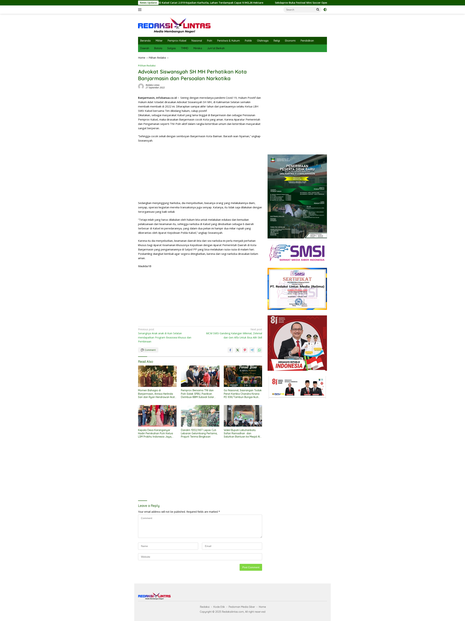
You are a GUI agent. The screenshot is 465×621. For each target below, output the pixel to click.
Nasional (196, 40)
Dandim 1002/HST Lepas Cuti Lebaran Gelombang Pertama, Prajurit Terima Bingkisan (199, 433)
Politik (248, 40)
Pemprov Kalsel (177, 40)
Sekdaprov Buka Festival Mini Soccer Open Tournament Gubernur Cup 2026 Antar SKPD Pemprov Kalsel (308, 2)
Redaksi (205, 606)
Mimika (197, 48)
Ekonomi (290, 40)
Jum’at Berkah (216, 48)
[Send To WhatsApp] (259, 350)
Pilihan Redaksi (147, 65)
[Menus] (140, 10)
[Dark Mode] (325, 10)
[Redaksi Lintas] (174, 25)
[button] (318, 9)
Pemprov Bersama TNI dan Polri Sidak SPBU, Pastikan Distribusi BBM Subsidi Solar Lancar (197, 394)
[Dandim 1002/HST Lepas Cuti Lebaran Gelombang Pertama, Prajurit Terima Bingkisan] (200, 416)
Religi (277, 40)
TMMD (184, 48)
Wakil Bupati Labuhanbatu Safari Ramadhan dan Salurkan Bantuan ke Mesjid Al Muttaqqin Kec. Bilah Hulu (242, 433)
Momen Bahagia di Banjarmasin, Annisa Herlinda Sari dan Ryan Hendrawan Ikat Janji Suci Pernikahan (156, 394)
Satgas (171, 48)
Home (262, 606)
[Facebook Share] (230, 350)
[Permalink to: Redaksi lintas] (141, 86)
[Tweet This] (237, 350)
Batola (158, 48)
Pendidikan (307, 40)
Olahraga (262, 40)
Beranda (145, 40)
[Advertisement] (200, 171)
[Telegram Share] (252, 350)
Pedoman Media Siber (242, 606)
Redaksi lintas (152, 85)
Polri (209, 40)
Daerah (144, 48)
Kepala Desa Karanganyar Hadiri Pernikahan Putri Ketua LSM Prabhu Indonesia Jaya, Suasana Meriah (155, 433)
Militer (159, 40)
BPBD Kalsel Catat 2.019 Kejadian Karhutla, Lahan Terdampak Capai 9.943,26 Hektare (176, 2)
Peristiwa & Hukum (228, 40)
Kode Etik (219, 606)
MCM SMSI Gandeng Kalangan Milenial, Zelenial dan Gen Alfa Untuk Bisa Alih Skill (234, 333)
